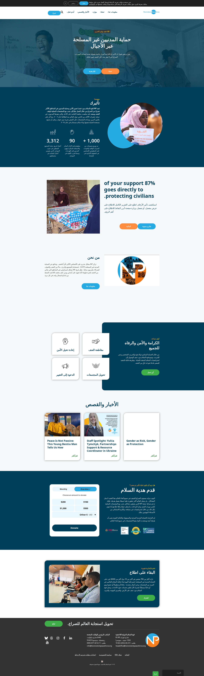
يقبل (83, 3)
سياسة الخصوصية (105, 655)
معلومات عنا (112, 12)
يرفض (73, 3)
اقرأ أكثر (154, 456)
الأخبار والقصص (83, 12)
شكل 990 (118, 655)
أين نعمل (150, 372)
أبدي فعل (71, 12)
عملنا (102, 12)
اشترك (146, 598)
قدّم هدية (92, 71)
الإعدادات (92, 4)
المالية (128, 226)
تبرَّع (53, 624)
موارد (95, 12)
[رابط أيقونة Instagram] (58, 638)
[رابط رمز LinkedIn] (70, 638)
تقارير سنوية (146, 226)
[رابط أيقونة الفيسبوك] (64, 638)
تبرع (54, 13)
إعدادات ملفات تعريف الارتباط (85, 655)
